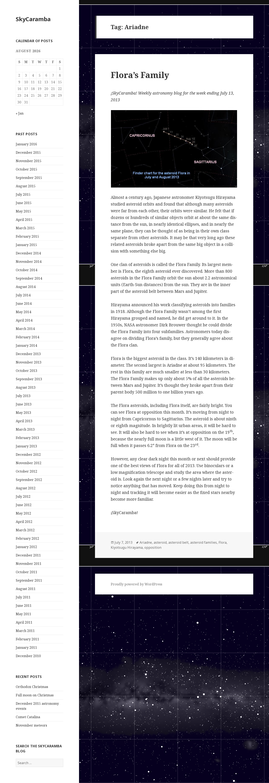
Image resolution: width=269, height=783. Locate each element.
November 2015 (28, 161)
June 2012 (24, 505)
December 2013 (28, 354)
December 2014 (28, 253)
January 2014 (26, 345)
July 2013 (23, 395)
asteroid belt (178, 542)
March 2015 (25, 228)
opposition (152, 547)
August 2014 (26, 286)
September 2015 (29, 177)
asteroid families (203, 542)
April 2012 (24, 521)
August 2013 (26, 387)
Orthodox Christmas (32, 686)
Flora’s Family (140, 74)
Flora (223, 542)
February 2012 (27, 538)
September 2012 (29, 479)
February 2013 (27, 437)
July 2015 (23, 194)
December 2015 (28, 152)
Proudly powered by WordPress (136, 584)
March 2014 (25, 328)
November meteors (31, 725)
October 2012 (26, 471)
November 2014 (28, 261)
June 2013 (24, 404)
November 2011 (28, 563)
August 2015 (26, 186)
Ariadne (146, 542)
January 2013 (26, 446)
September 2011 (29, 580)
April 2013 (24, 421)
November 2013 (28, 362)
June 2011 (24, 605)
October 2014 (26, 270)
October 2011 (26, 572)
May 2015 (23, 211)
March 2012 (25, 530)
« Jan (20, 113)
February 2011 (27, 639)
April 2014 (24, 320)
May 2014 (23, 312)
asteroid (160, 542)
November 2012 (28, 463)
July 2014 (23, 295)
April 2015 (24, 219)
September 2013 (29, 379)
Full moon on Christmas (35, 695)
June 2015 (24, 203)
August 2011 (26, 588)
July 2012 (23, 496)
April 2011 (24, 622)
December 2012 (28, 454)
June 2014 (24, 303)
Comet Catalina (28, 717)
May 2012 (23, 513)
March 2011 (25, 630)
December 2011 (28, 555)
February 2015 (27, 236)
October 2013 (26, 370)
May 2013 (23, 412)
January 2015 (26, 244)
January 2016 (26, 144)
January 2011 (26, 647)
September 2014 (29, 278)
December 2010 (28, 656)
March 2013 (25, 429)
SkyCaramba (33, 19)
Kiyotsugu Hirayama (127, 547)
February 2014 (27, 337)
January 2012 (26, 547)
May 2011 (23, 614)
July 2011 (23, 597)
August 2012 (26, 488)
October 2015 (26, 169)
